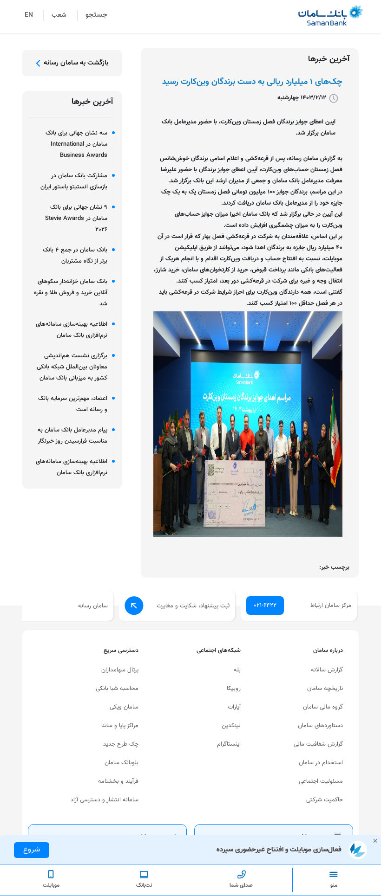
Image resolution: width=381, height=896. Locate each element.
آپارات (234, 707)
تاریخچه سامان (325, 688)
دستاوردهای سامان (320, 725)
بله (237, 670)
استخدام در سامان (321, 762)
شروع (31, 850)
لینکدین (231, 725)
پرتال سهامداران (119, 670)
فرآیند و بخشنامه (118, 781)
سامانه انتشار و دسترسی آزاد (104, 800)
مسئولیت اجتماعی (321, 781)
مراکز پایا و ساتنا (119, 725)
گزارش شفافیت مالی (318, 744)
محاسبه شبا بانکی (117, 688)
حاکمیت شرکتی (324, 800)
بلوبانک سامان (121, 762)
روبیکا (234, 688)
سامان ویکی (124, 707)
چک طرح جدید (120, 744)
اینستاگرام (229, 744)
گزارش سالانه (327, 670)
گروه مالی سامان (323, 707)
